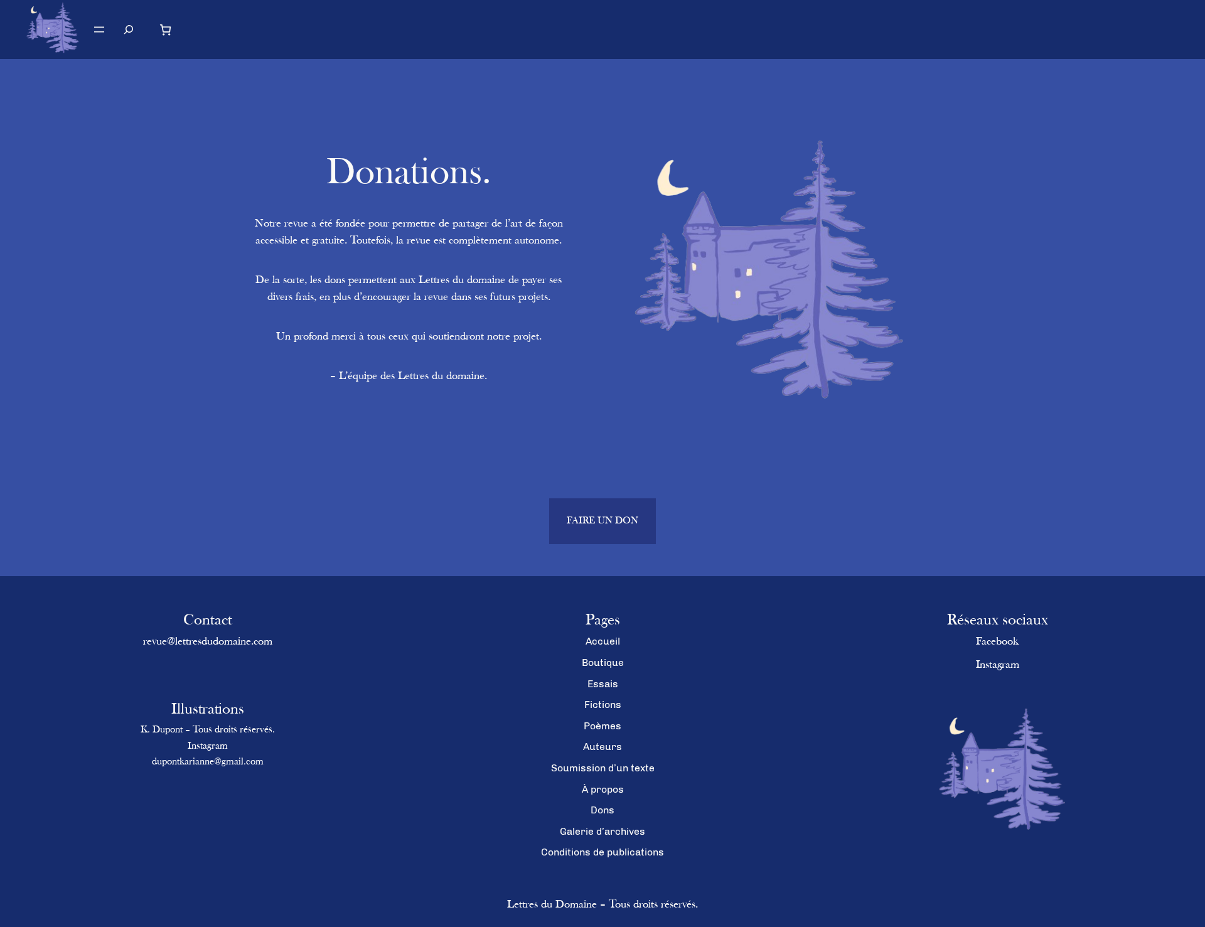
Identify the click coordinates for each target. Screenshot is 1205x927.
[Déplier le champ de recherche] (129, 29)
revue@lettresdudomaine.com (207, 642)
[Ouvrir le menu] (99, 29)
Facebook (997, 642)
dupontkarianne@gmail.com (208, 762)
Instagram (208, 746)
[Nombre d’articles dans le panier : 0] (165, 30)
